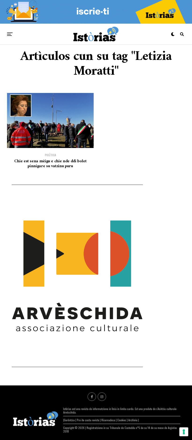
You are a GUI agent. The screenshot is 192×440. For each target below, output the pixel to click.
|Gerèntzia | (70, 420)
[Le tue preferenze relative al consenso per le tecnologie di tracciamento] (183, 431)
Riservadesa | (109, 420)
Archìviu (133, 420)
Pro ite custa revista (88, 420)
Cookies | (122, 420)
